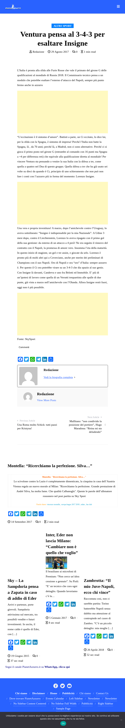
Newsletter (94, 698)
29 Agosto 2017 (60, 51)
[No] (121, 719)
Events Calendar (55, 698)
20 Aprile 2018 (96, 649)
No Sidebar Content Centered (29, 703)
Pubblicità (87, 703)
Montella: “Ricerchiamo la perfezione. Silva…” (50, 466)
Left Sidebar (76, 698)
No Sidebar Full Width (63, 703)
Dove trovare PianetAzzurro (25, 698)
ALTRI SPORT (63, 25)
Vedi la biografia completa (58, 377)
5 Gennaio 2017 (58, 617)
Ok (63, 723)
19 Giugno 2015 (20, 655)
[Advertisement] (62, 112)
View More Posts (46, 400)
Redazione (38, 51)
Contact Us (102, 693)
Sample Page (63, 708)
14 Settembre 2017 (21, 521)
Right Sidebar (105, 703)
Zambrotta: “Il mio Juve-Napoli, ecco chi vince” (99, 586)
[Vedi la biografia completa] (75, 377)
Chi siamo (85, 693)
